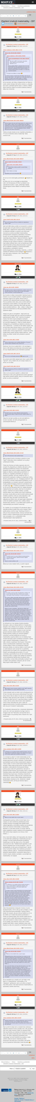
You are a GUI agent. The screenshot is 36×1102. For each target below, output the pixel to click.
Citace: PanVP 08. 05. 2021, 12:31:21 (11, 219)
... (4, 16)
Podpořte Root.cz (29, 1100)
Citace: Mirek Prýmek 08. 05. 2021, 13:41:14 (13, 948)
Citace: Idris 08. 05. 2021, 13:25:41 (11, 685)
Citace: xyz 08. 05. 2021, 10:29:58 (10, 287)
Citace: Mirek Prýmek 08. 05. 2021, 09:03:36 (13, 120)
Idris (18, 27)
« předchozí (29, 12)
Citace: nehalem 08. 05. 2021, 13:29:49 (12, 749)
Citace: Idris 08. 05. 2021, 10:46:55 (13, 53)
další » (34, 12)
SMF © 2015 (17, 1078)
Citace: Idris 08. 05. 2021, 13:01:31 (11, 410)
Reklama (21, 1098)
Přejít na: (12, 1068)
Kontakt (16, 1098)
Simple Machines (24, 1078)
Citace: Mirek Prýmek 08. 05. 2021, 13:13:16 (13, 550)
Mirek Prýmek (18, 263)
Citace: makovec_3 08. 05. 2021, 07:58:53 (16, 55)
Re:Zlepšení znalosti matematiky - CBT (17, 44)
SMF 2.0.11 (10, 1078)
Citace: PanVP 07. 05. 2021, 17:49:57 (13, 161)
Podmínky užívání (19, 1100)
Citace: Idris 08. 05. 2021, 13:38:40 (11, 879)
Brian (26, 1079)
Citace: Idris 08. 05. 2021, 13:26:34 (11, 814)
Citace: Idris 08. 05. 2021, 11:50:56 (11, 339)
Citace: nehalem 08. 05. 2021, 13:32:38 (12, 1017)
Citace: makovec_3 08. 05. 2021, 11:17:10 (12, 49)
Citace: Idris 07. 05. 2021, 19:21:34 (14, 164)
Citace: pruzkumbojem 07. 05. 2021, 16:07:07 (18, 58)
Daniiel (16, 1079)
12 (25, 16)
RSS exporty (17, 1101)
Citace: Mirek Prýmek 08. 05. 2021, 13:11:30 (13, 452)
